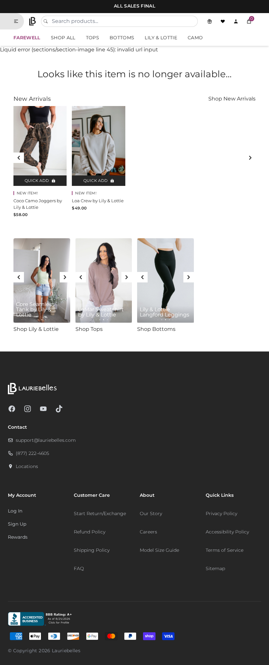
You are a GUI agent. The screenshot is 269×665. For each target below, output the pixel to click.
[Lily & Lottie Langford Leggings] (165, 280)
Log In (15, 511)
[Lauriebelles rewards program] (209, 21)
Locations (27, 466)
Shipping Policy (92, 550)
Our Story (151, 513)
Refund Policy (89, 532)
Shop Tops (89, 329)
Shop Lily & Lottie (36, 329)
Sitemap (215, 568)
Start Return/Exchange (100, 513)
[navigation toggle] (18, 21)
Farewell (26, 38)
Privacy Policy (221, 513)
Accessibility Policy (227, 532)
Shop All (63, 38)
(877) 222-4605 (32, 453)
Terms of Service (224, 550)
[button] (249, 21)
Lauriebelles (66, 651)
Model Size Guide (159, 550)
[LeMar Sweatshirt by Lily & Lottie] (103, 280)
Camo (195, 38)
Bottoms (122, 38)
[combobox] (119, 21)
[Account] (235, 21)
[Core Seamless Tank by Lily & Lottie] (41, 280)
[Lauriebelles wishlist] (222, 21)
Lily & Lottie (161, 38)
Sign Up (17, 524)
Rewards (18, 537)
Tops (92, 38)
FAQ (79, 568)
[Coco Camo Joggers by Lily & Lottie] (40, 146)
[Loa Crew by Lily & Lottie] (98, 146)
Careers (148, 532)
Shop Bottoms (156, 329)
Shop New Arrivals (232, 99)
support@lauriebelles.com (46, 440)
